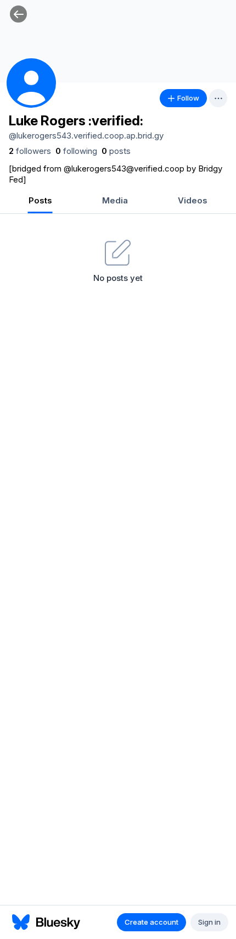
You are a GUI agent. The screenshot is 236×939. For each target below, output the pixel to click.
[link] (30, 151)
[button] (18, 14)
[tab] (40, 201)
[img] (118, 41)
